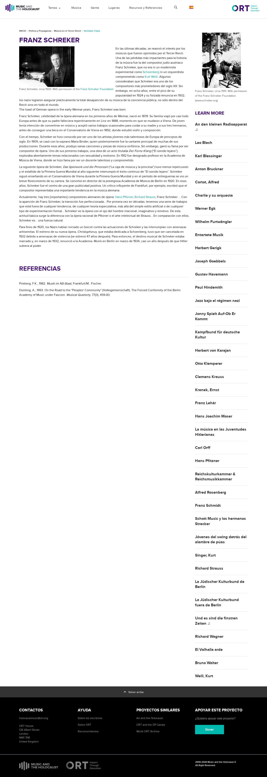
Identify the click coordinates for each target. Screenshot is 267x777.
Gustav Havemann (211, 274)
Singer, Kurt (205, 555)
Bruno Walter (206, 663)
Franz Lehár (205, 403)
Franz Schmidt (208, 505)
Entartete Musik (209, 235)
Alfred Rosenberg (210, 492)
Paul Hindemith (209, 287)
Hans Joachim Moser (213, 416)
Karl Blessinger (208, 156)
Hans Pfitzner (124, 197)
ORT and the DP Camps (150, 724)
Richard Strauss (144, 197)
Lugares (114, 8)
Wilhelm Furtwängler (213, 221)
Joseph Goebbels (210, 261)
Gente (95, 8)
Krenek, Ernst (207, 390)
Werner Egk (205, 208)
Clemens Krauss (209, 377)
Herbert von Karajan (213, 350)
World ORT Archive (147, 731)
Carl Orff (202, 447)
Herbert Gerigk (208, 248)
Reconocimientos (88, 731)
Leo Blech (203, 142)
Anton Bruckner (209, 169)
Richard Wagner (209, 636)
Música (76, 8)
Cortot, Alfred (207, 182)
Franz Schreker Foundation (97, 89)
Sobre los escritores (90, 718)
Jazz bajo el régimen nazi (217, 300)
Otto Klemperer (208, 363)
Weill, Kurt (204, 676)
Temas (55, 8)
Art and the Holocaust (149, 718)
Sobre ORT (84, 724)
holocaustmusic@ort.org (33, 718)
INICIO (22, 30)
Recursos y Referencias (145, 8)
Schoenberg (151, 72)
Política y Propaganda (40, 30)
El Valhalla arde (209, 649)
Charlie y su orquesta (214, 195)
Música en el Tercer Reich (67, 30)
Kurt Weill (151, 77)
